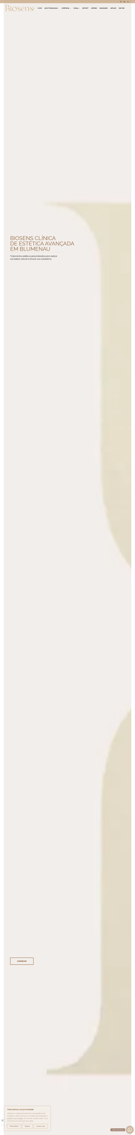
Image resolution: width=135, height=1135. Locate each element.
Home (40, 8)
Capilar (113, 8)
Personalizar (14, 1126)
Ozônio (94, 8)
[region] (27, 1118)
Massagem (103, 8)
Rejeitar (27, 1126)
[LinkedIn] (124, 1)
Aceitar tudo (40, 1126)
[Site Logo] (20, 8)
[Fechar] (48, 1108)
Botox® (85, 8)
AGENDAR (22, 961)
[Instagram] (120, 1)
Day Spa (121, 8)
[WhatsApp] (128, 1)
